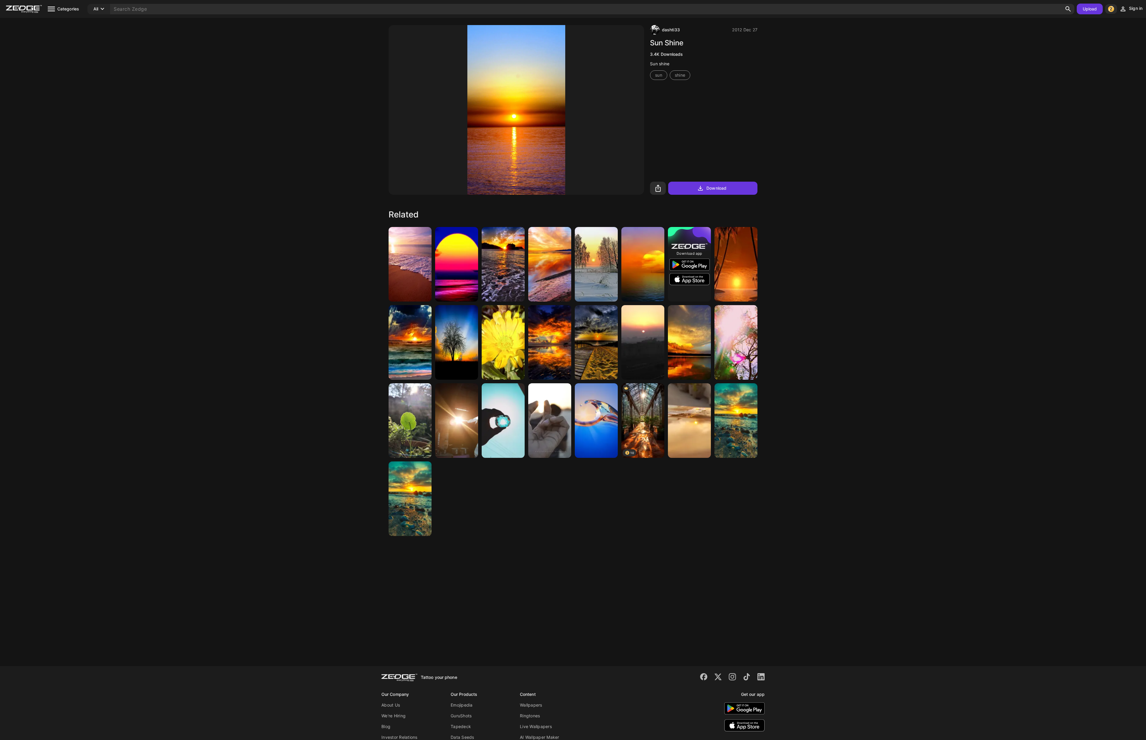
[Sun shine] (642, 342)
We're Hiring (393, 715)
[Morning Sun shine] (456, 420)
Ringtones (530, 715)
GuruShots (461, 715)
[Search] (1068, 9)
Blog (385, 726)
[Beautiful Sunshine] (735, 342)
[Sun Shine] (410, 264)
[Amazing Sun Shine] (689, 342)
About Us (390, 704)
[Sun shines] (410, 420)
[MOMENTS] (549, 420)
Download (716, 188)
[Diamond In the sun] (503, 420)
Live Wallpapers (536, 726)
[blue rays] (596, 420)
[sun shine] (642, 264)
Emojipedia (462, 704)
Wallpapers (531, 704)
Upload (1090, 8)
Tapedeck (461, 726)
